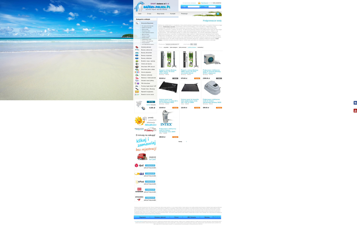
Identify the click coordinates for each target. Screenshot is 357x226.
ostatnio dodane (192, 47)
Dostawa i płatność (160, 217)
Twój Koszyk (204, 3)
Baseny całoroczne (146, 50)
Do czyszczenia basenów (147, 25)
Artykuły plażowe (146, 47)
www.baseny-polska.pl (139, 221)
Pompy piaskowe (145, 42)
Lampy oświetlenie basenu (148, 32)
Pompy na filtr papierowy (147, 41)
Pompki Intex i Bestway (148, 89)
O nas (149, 13)
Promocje (184, 13)
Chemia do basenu (146, 64)
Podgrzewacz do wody (169, 26)
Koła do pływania (146, 72)
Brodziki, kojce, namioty (148, 61)
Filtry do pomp (145, 29)
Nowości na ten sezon (147, 94)
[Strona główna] (152, 6)
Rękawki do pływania (147, 91)
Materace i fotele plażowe (148, 77)
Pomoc (177, 217)
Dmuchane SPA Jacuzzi (148, 66)
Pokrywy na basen (146, 35)
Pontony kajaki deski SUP (148, 86)
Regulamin (142, 217)
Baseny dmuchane (146, 52)
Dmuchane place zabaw (148, 69)
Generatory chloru (146, 30)
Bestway (207, 217)
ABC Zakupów (191, 217)
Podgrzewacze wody (146, 39)
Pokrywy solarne (145, 37)
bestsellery (200, 47)
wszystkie (166, 47)
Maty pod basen (145, 34)
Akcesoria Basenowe (147, 23)
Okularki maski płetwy (147, 80)
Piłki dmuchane (145, 83)
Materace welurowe (146, 75)
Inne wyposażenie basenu (148, 44)
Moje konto (160, 13)
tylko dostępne (173, 47)
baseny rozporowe (186, 207)
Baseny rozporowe (146, 55)
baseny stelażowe (179, 207)
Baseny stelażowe (146, 58)
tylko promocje (182, 47)
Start (139, 13)
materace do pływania (191, 211)
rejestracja (193, 3)
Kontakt (172, 13)
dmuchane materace (164, 212)
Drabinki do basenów (146, 27)
